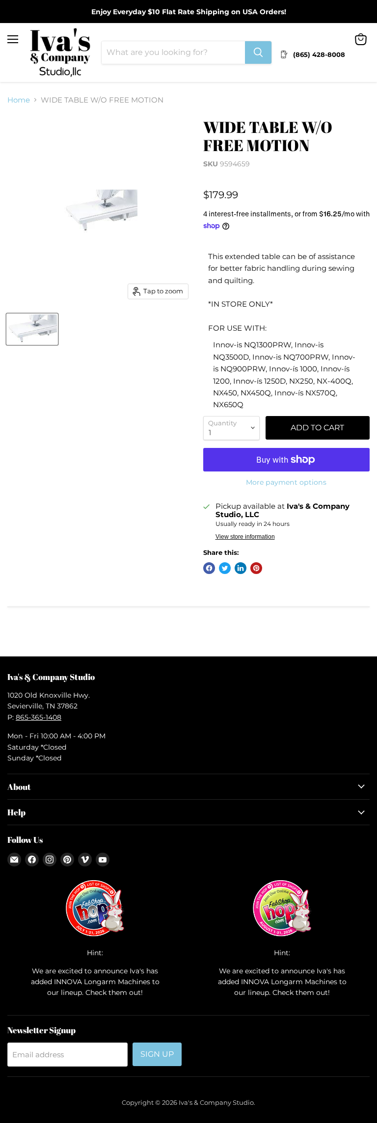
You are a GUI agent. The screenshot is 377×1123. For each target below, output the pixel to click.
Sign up (157, 1054)
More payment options (286, 482)
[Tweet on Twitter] (225, 568)
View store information (245, 536)
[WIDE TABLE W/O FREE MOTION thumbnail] (32, 329)
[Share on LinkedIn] (240, 568)
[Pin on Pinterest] (256, 568)
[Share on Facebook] (209, 568)
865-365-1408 (38, 717)
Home (18, 100)
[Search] (258, 52)
